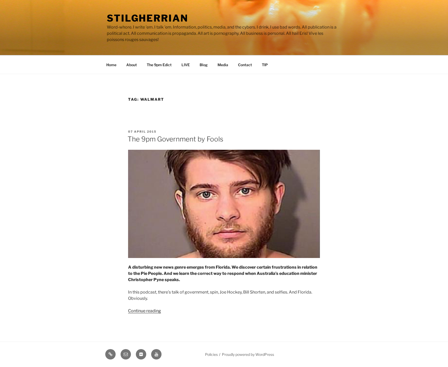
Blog (204, 65)
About (131, 65)
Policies (211, 354)
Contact (245, 65)
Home (111, 65)
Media (223, 65)
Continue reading (144, 310)
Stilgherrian (147, 18)
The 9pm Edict (159, 65)
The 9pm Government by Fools (175, 139)
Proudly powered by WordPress (248, 354)
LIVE (185, 65)
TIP (265, 65)
